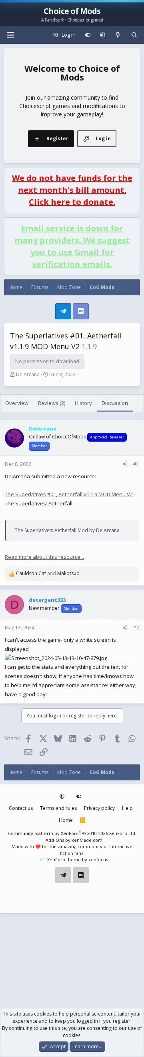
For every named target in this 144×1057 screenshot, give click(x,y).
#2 (136, 627)
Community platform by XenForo (72, 833)
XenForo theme (64, 859)
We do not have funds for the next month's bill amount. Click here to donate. (72, 190)
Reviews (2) (51, 403)
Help (127, 808)
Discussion (115, 403)
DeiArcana (28, 374)
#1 (136, 464)
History (83, 403)
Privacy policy (99, 808)
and (48, 573)
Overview (16, 403)
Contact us (21, 808)
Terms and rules (58, 808)
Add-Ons (55, 840)
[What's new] (118, 35)
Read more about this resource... (44, 556)
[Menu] (10, 35)
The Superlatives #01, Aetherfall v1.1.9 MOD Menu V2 (69, 494)
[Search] (134, 35)
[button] (102, 35)
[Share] (125, 464)
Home (66, 820)
